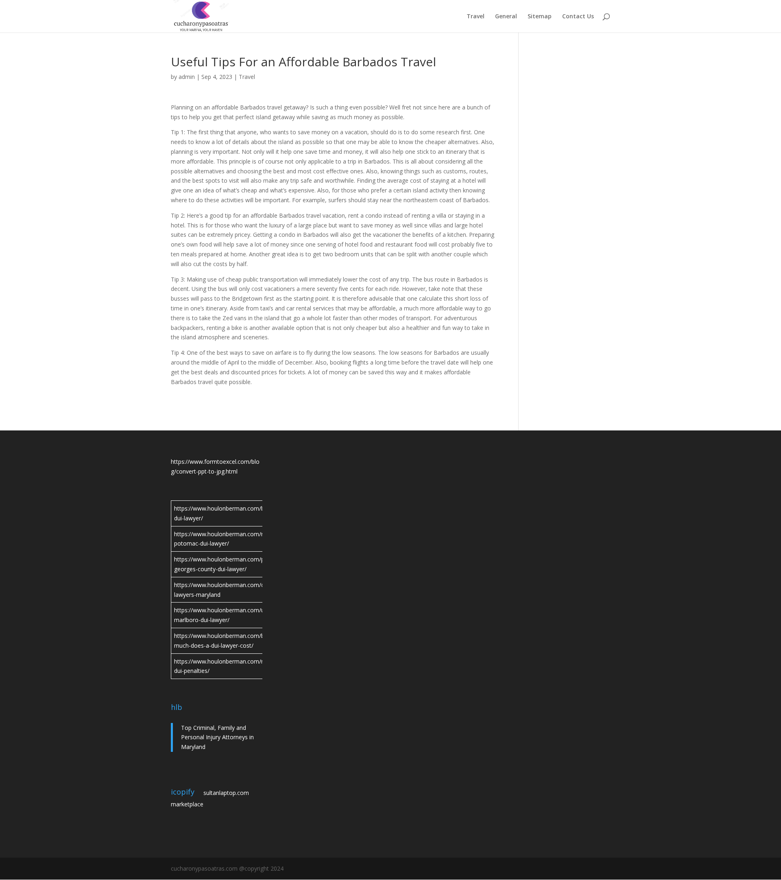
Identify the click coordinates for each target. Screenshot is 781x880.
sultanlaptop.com (226, 793)
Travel (475, 16)
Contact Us (578, 16)
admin (187, 77)
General (506, 16)
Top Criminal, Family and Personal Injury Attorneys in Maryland (217, 737)
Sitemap (540, 16)
